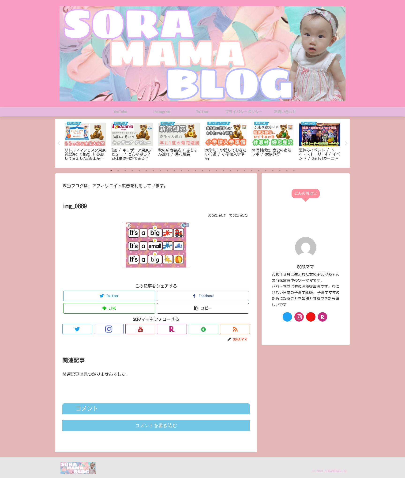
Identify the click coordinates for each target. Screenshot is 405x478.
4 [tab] (132, 170)
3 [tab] (125, 170)
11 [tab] (181, 170)
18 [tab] (230, 170)
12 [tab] (188, 170)
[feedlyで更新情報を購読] (203, 329)
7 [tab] (153, 170)
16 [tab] (216, 170)
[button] (203, 308)
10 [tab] (174, 170)
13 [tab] (195, 170)
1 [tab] (111, 170)
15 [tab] (209, 170)
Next (346, 143)
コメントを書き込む (156, 425)
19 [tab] (237, 170)
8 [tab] (160, 170)
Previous (58, 143)
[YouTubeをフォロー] (140, 329)
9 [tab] (167, 170)
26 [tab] (287, 170)
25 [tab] (280, 170)
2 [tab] (118, 170)
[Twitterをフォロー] (77, 329)
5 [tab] (139, 170)
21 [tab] (251, 170)
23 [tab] (265, 170)
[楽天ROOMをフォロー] (172, 329)
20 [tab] (244, 170)
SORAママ (305, 267)
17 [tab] (223, 170)
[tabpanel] (85, 142)
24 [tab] (272, 170)
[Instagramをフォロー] (109, 329)
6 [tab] (146, 170)
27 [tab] (294, 170)
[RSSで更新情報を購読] (235, 329)
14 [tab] (202, 170)
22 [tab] (258, 170)
